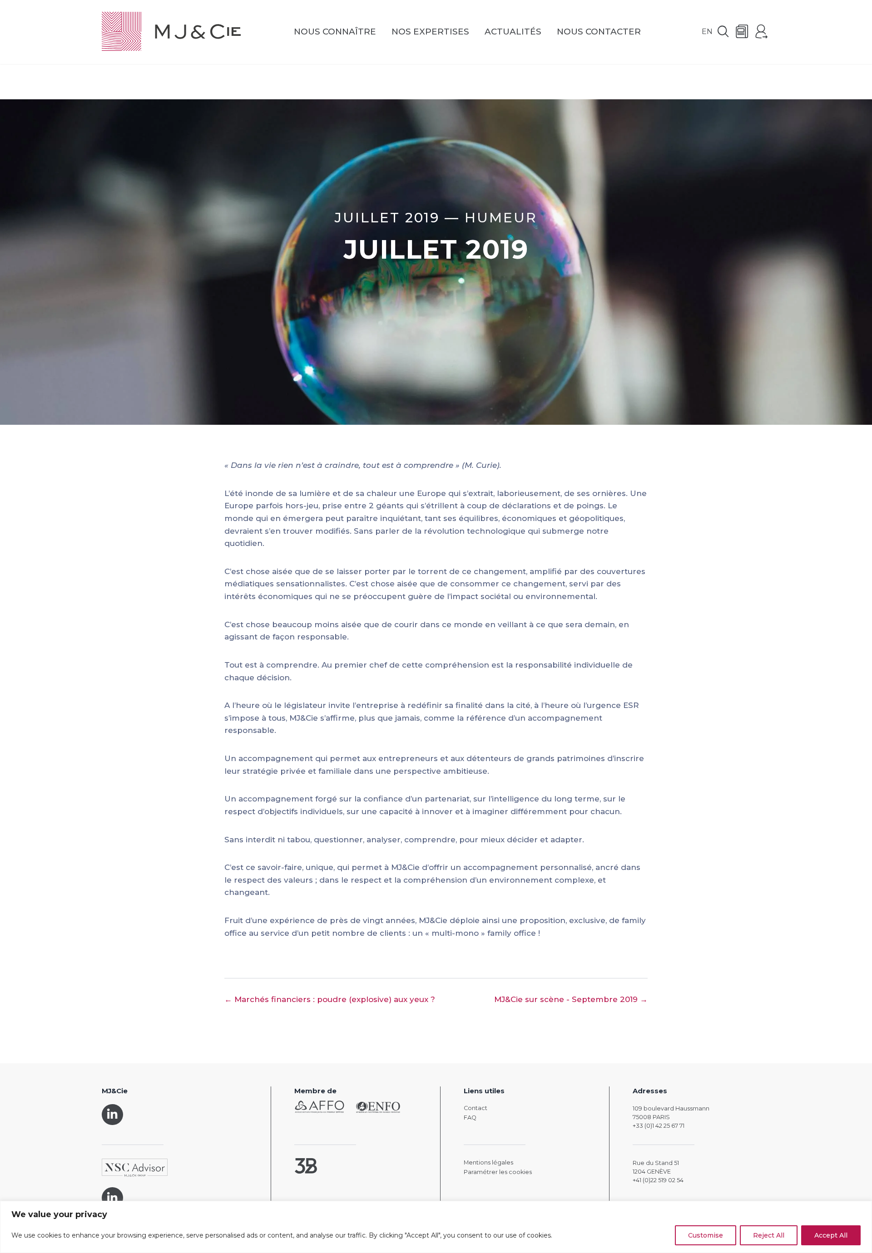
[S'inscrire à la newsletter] (742, 32)
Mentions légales (488, 1162)
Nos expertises (430, 32)
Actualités (513, 32)
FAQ (470, 1117)
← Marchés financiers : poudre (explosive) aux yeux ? (329, 999)
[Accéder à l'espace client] (761, 32)
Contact (475, 1108)
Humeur (501, 217)
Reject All (768, 1235)
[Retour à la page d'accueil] (171, 32)
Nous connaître (335, 32)
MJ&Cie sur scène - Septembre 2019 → (571, 999)
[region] (436, 1227)
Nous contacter (599, 32)
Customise (705, 1235)
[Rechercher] (723, 32)
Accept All (830, 1235)
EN (707, 31)
